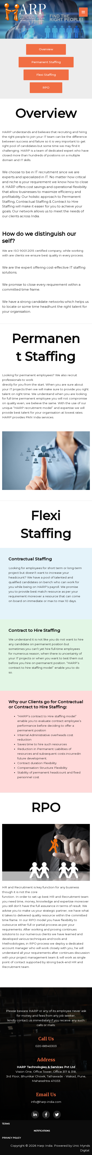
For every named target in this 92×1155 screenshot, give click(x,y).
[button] (46, 49)
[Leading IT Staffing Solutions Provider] (25, 12)
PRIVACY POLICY (11, 1137)
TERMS (6, 1123)
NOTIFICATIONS (42, 1130)
